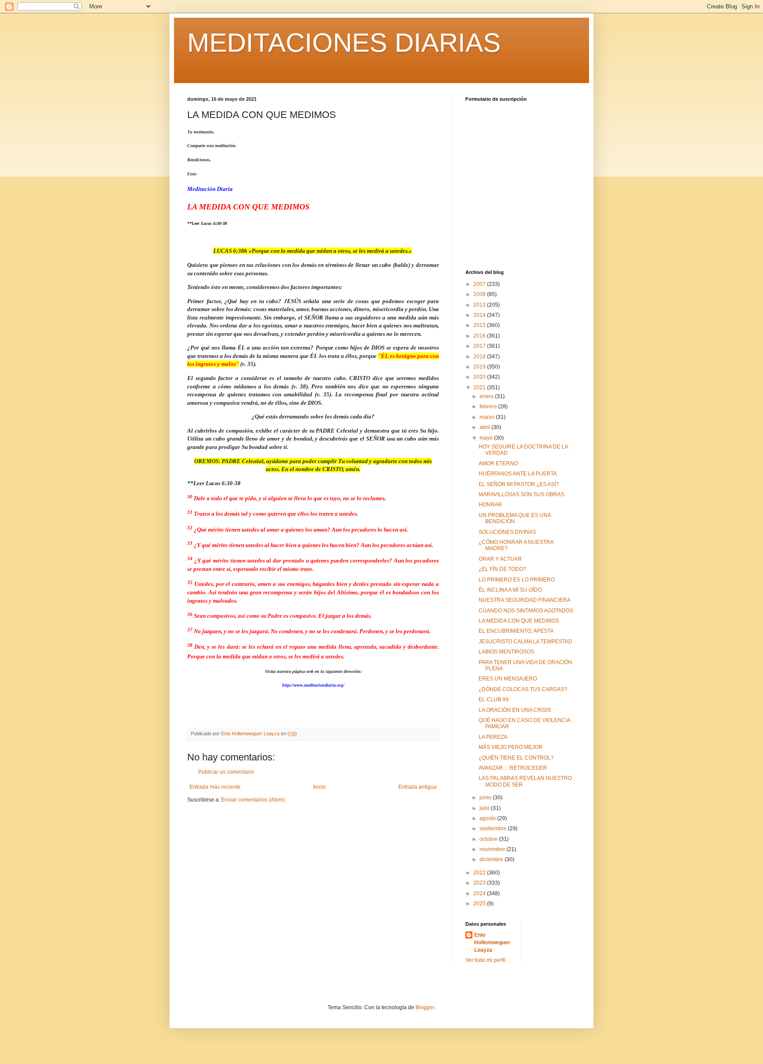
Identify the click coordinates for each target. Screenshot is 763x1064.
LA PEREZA (493, 737)
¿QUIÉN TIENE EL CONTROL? (516, 758)
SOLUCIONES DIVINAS (507, 532)
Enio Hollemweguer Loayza (492, 942)
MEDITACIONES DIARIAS (344, 42)
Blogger (424, 1007)
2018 (480, 356)
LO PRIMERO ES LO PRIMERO (517, 580)
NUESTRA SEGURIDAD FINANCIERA (524, 600)
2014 (480, 315)
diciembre (492, 859)
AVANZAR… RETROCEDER (513, 768)
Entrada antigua (417, 787)
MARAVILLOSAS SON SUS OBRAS (521, 494)
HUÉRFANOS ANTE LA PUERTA (518, 474)
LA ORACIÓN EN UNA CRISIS (515, 710)
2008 (480, 294)
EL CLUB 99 (494, 699)
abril (485, 427)
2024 (480, 893)
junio (486, 797)
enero (487, 396)
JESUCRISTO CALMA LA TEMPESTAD (525, 641)
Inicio (319, 787)
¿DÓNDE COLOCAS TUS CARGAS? (523, 689)
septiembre (494, 828)
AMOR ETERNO (498, 463)
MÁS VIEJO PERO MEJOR (511, 747)
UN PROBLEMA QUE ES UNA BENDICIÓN (515, 518)
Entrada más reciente (215, 787)
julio (485, 808)
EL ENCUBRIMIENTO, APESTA (516, 631)
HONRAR (490, 505)
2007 (480, 284)
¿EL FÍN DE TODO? (502, 569)
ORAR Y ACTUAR (500, 559)
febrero (489, 406)
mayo (487, 438)
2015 (480, 325)
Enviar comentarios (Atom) (253, 800)
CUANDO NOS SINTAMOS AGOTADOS (526, 611)
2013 (480, 305)
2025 (480, 904)
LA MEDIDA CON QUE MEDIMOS (519, 621)
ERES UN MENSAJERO (508, 679)
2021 (480, 387)
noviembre (493, 849)
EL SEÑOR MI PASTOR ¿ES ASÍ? (519, 484)
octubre (489, 839)
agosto (488, 818)
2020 (480, 377)
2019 (480, 367)
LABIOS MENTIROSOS (506, 652)
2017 (480, 346)
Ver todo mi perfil (485, 960)
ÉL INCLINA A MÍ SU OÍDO (510, 590)
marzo (488, 417)
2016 (480, 336)
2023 (480, 883)
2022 (480, 873)
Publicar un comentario (226, 772)
